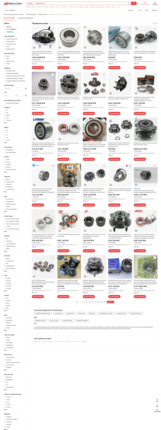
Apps (146, 10)
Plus (35, 323)
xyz (84, 341)
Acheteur (130, 10)
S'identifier (155, 4)
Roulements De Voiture (111, 7)
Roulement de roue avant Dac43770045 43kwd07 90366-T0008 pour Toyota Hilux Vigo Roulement (119, 53)
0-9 (35, 341)
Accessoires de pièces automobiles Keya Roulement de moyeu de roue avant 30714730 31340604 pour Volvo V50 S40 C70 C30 (95, 190)
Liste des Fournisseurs (25, 18)
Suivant (110, 302)
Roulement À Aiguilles (84, 7)
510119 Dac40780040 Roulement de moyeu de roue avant (68, 235)
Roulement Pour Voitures (105, 313)
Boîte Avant (92, 313)
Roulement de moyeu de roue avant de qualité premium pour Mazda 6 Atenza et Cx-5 (120, 98)
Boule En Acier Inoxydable (43, 7)
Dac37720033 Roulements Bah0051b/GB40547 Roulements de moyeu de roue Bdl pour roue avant (43, 282)
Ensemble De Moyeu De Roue (42, 313)
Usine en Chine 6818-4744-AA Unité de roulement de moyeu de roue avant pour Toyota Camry (42, 53)
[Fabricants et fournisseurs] (12, 3)
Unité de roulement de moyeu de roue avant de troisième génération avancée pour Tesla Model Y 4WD (43, 98)
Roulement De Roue (54, 7)
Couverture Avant (121, 313)
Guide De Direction (73, 7)
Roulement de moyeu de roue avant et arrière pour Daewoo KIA (94, 98)
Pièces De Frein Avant (135, 313)
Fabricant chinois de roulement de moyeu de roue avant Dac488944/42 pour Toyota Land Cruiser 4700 (68, 53)
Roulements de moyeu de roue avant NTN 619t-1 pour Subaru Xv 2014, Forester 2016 (68, 98)
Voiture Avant (70, 313)
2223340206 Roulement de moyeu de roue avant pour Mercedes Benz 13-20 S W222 (145, 52)
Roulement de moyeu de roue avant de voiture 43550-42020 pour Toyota (145, 143)
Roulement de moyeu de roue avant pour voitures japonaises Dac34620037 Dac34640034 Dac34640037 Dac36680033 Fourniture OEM (43, 190)
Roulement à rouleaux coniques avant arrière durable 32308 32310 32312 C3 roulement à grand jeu (119, 190)
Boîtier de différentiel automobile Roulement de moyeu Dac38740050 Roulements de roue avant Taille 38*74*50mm (119, 236)
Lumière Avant (58, 313)
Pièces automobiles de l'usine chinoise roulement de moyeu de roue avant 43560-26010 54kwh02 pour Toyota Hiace (94, 53)
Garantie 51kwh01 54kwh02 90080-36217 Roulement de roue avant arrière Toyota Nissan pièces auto (119, 144)
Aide (140, 10)
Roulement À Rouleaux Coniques (97, 7)
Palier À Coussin (64, 7)
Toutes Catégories (10, 10)
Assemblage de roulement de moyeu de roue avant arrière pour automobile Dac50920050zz (94, 236)
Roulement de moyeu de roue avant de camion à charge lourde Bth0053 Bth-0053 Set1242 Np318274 (145, 191)
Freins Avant (81, 313)
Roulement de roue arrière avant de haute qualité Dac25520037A (68, 143)
